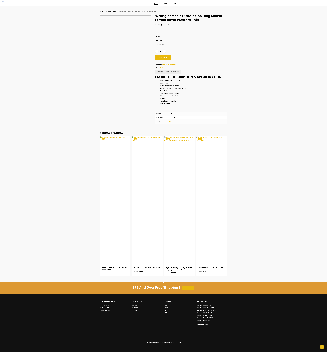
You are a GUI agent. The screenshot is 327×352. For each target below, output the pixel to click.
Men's (163, 64)
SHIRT (167, 67)
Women (167, 308)
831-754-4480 (106, 310)
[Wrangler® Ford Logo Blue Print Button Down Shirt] (147, 200)
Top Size (159, 40)
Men (166, 305)
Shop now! (188, 288)
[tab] (160, 72)
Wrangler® (173, 64)
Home (101, 11)
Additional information (172, 71)
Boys (166, 310)
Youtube (134, 310)
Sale (166, 313)
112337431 (162, 67)
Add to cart (163, 58)
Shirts (114, 11)
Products (108, 11)
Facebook (135, 305)
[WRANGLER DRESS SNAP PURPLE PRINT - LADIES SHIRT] (211, 200)
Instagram (135, 308)
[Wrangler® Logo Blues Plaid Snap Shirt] (115, 200)
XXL (170, 122)
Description (160, 71)
